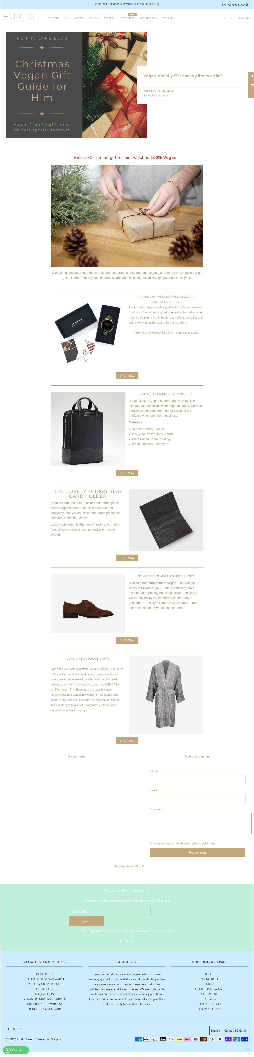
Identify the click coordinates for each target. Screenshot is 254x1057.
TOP (248, 1053)
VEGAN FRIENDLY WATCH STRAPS (44, 999)
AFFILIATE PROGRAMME (209, 989)
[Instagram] (126, 941)
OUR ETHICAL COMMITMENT (44, 1004)
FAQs (209, 984)
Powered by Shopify (48, 1039)
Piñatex (85, 508)
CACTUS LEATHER (44, 989)
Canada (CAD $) (238, 5)
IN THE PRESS (44, 974)
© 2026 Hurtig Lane (19, 1039)
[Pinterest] (133, 941)
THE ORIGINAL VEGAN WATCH (45, 979)
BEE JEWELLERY (44, 994)
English (215, 1030)
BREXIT (209, 974)
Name (154, 771)
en (224, 5)
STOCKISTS (209, 999)
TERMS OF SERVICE (209, 1004)
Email (153, 790)
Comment (156, 809)
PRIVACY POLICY (209, 1009)
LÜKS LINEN (76, 658)
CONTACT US (209, 994)
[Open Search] (225, 17)
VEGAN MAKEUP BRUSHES (44, 984)
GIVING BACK (209, 979)
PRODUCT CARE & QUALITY (45, 1009)
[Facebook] (120, 941)
